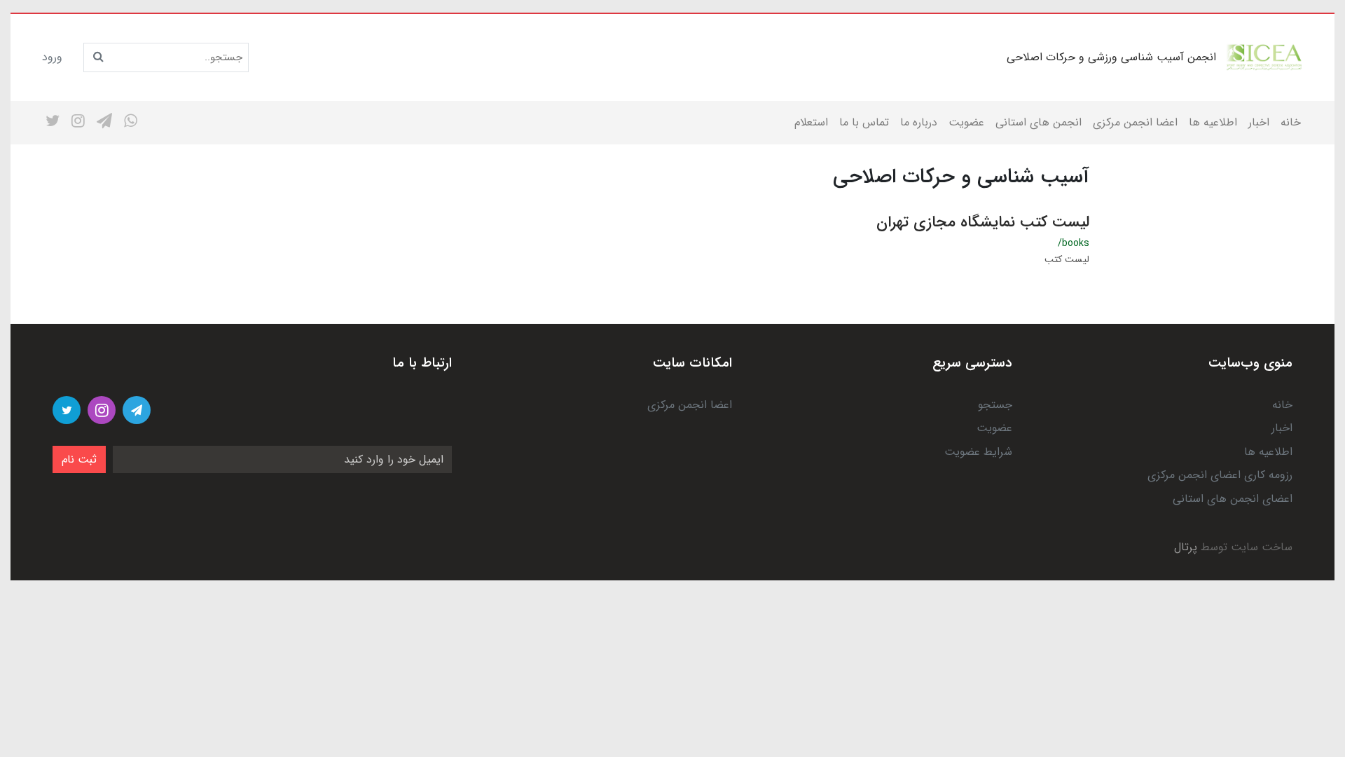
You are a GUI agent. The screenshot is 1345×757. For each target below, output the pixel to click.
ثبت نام (79, 459)
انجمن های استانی (1038, 122)
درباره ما (918, 122)
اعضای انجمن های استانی (1232, 498)
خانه (1291, 122)
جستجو (995, 405)
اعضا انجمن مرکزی (1135, 122)
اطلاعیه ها (1213, 122)
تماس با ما (864, 122)
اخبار (1258, 122)
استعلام (811, 122)
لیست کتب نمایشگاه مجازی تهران (982, 222)
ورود (52, 57)
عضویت (966, 122)
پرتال (1185, 547)
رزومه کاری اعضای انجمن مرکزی (1219, 475)
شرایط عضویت (978, 452)
